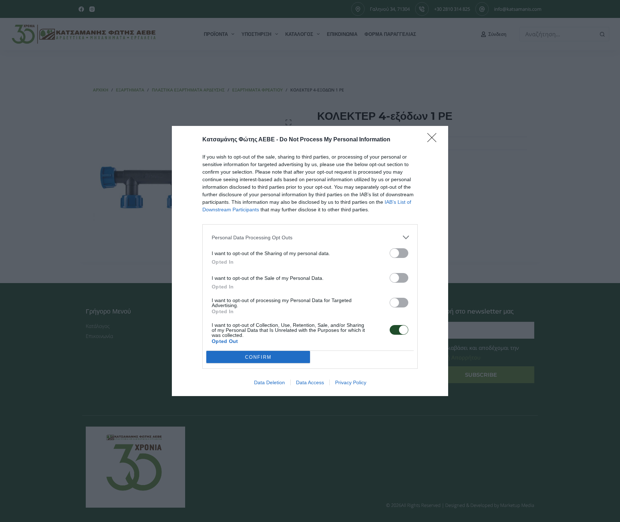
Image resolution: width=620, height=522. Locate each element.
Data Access (310, 382)
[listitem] (310, 237)
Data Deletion (269, 382)
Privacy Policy (350, 382)
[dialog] (310, 261)
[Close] (434, 140)
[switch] (399, 253)
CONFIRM (258, 357)
